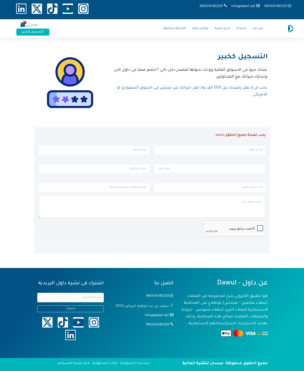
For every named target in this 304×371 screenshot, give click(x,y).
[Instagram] (83, 9)
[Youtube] (68, 9)
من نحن (257, 28)
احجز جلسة (222, 28)
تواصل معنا (200, 28)
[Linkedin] (21, 9)
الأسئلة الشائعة (174, 28)
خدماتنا (241, 28)
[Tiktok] (52, 9)
